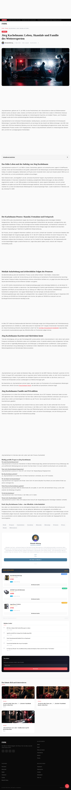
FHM (4, 23)
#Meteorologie (47, 524)
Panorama (4, 766)
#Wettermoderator (13, 527)
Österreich (4, 774)
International (40, 752)
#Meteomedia (39, 524)
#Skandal (5, 527)
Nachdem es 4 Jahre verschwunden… (29, 19)
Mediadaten (40, 774)
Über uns (39, 777)
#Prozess (63, 524)
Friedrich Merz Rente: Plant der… (15, 19)
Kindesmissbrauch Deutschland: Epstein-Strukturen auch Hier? (49, 19)
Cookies (39, 772)
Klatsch (38, 755)
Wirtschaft (4, 769)
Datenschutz (40, 769)
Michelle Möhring (9, 42)
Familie (3, 777)
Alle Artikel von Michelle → (35, 559)
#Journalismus (30, 524)
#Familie (4, 524)
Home (3, 28)
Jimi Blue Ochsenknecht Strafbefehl (49, 328)
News (38, 744)
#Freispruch (11, 524)
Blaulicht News (5, 780)
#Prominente (55, 524)
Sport (38, 747)
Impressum (39, 766)
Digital (3, 772)
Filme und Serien (41, 749)
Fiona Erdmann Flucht (25, 385)
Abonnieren (35, 668)
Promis (6, 28)
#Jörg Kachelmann (20, 524)
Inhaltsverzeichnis (9, 157)
